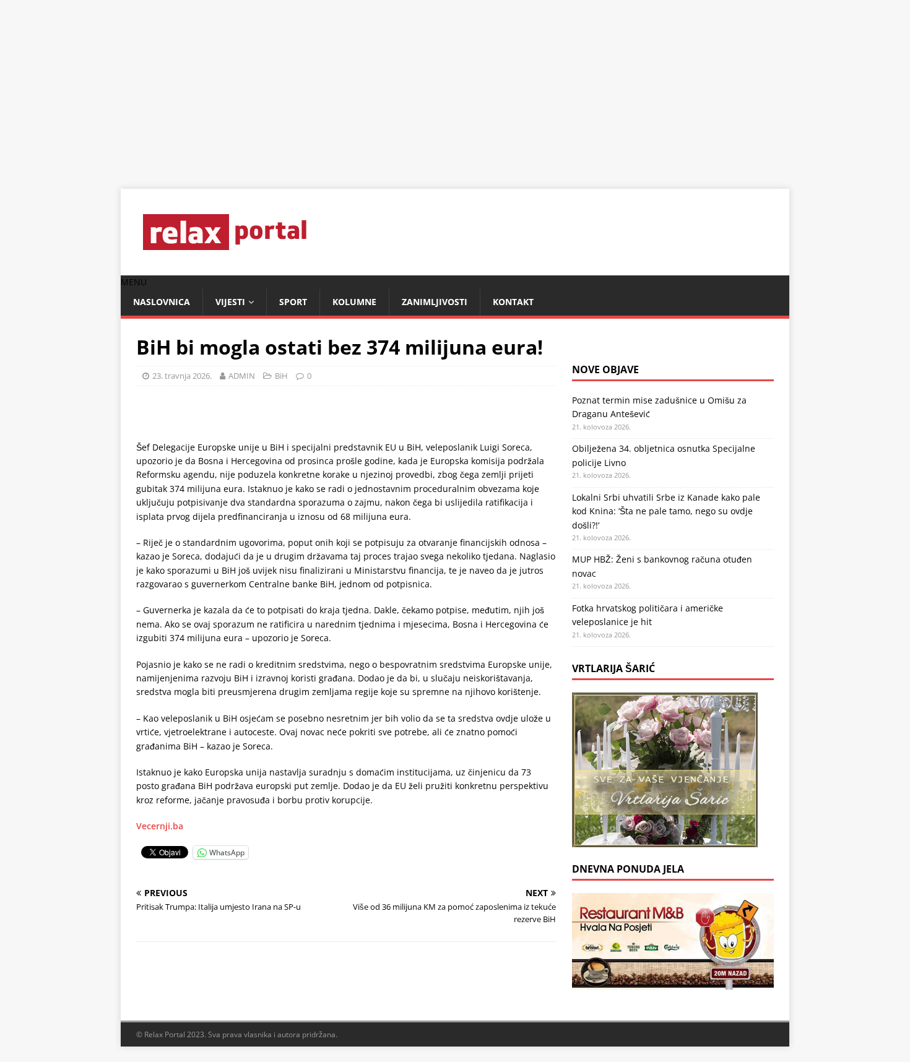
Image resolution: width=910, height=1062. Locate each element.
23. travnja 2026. (182, 375)
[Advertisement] (371, 86)
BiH (281, 375)
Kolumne (354, 302)
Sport (293, 302)
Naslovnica (161, 302)
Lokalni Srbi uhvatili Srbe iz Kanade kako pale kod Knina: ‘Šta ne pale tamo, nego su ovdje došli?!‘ (666, 511)
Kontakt (513, 302)
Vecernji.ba (159, 826)
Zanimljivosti (434, 302)
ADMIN (241, 375)
